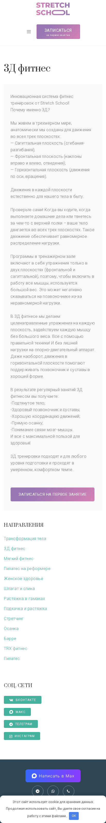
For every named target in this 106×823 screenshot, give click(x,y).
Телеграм (23, 724)
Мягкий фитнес (19, 558)
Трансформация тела (25, 538)
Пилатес (12, 658)
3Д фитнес (14, 548)
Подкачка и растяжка (25, 608)
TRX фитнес (15, 648)
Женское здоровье (23, 578)
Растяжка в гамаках (24, 598)
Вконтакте (26, 700)
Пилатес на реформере (27, 568)
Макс (20, 712)
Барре (10, 638)
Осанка (11, 628)
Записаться (58, 32)
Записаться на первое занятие (52, 494)
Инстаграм (25, 736)
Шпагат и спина (19, 588)
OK (74, 816)
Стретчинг (14, 618)
